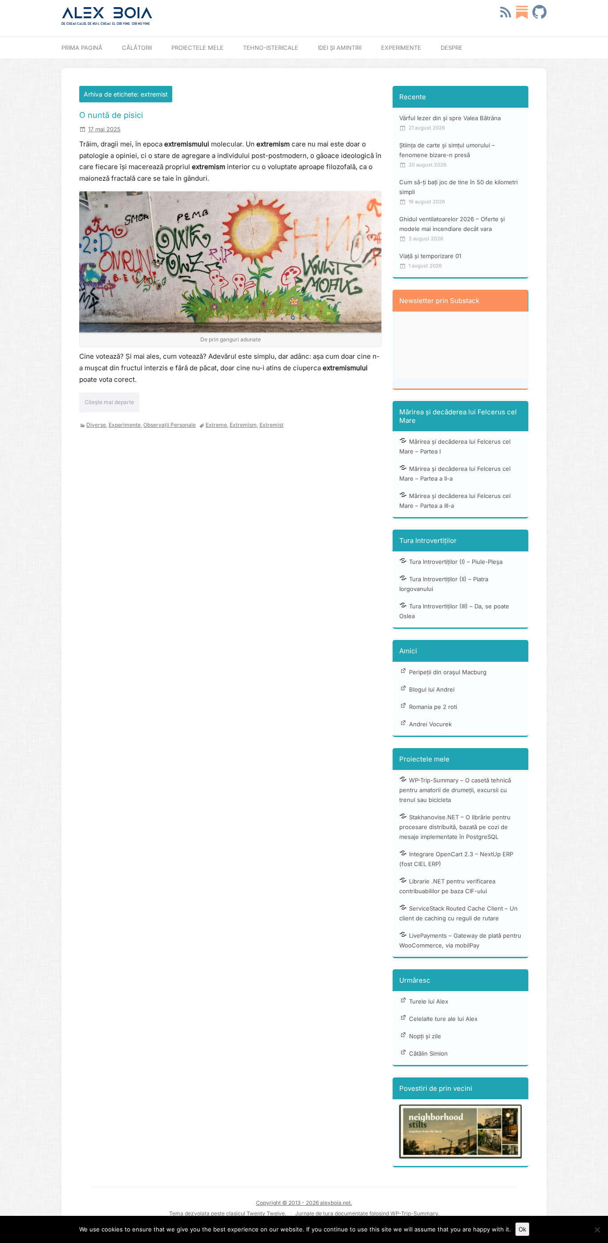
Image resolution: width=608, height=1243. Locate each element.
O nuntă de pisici (111, 115)
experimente (125, 424)
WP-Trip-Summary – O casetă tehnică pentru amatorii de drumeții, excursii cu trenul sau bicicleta (455, 790)
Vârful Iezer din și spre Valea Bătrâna (450, 117)
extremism (243, 424)
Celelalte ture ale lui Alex (443, 1018)
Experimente (401, 47)
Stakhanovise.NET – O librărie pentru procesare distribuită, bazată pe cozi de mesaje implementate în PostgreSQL (455, 827)
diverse (96, 424)
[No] (596, 1229)
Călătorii (137, 47)
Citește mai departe (109, 402)
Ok (522, 1229)
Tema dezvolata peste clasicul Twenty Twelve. (227, 1213)
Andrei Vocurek (430, 724)
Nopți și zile (425, 1036)
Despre (451, 47)
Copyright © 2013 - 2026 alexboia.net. (304, 1202)
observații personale (169, 424)
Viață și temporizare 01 (430, 255)
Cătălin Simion (428, 1053)
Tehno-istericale (270, 47)
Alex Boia (107, 13)
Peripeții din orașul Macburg (447, 672)
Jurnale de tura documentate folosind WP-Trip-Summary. (367, 1213)
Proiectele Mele (197, 47)
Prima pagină (81, 47)
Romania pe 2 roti (433, 706)
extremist (271, 424)
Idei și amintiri (339, 47)
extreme (216, 424)
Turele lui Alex (428, 1001)
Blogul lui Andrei (431, 689)
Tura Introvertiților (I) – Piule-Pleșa (456, 561)
